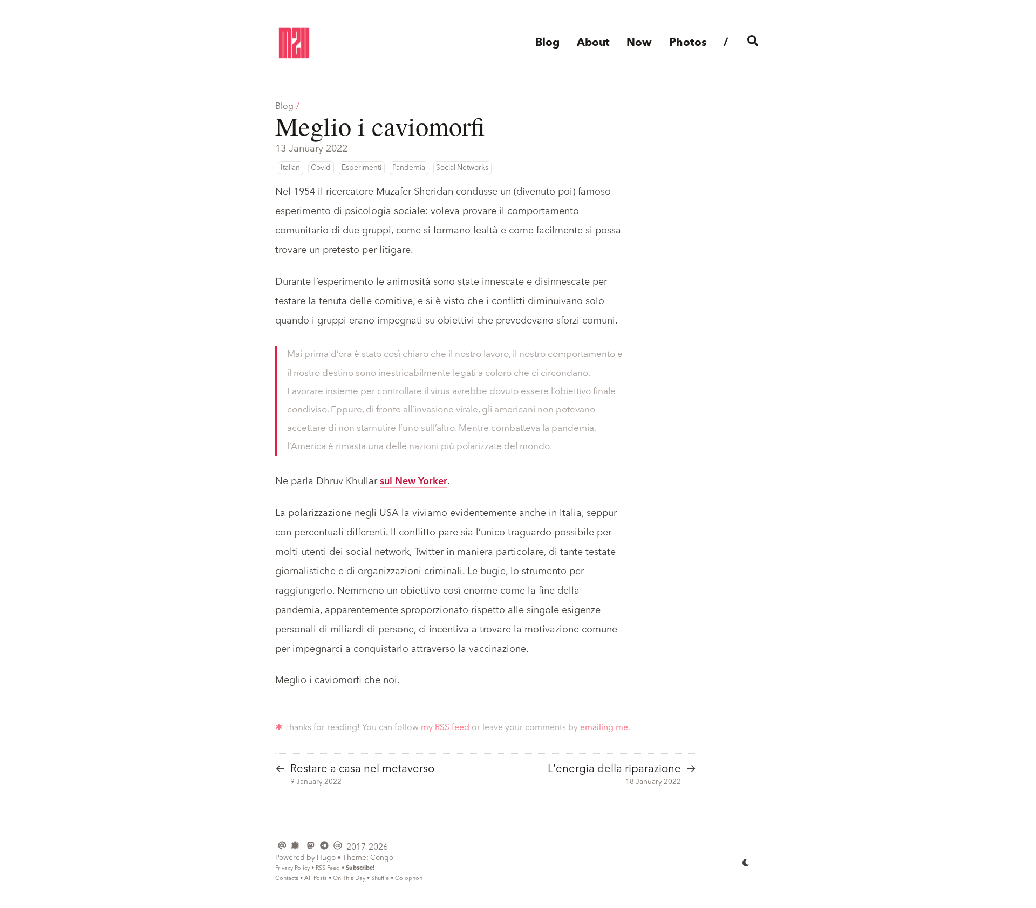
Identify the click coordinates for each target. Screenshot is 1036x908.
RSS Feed (328, 868)
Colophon (408, 879)
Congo (381, 858)
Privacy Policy (292, 868)
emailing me (604, 728)
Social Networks (462, 167)
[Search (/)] (753, 43)
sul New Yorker (413, 481)
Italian (290, 167)
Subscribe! (360, 868)
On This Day (349, 879)
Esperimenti (361, 167)
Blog (284, 106)
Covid (321, 167)
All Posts (315, 879)
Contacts (286, 879)
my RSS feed (445, 728)
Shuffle (380, 879)
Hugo (326, 858)
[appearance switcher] (746, 862)
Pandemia (408, 167)
